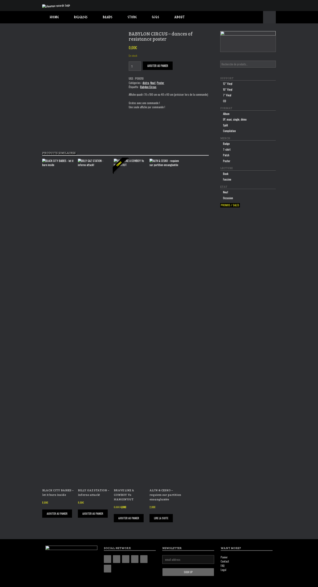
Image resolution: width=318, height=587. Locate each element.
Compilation (229, 131)
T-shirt (227, 149)
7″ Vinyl (227, 95)
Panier (224, 557)
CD (224, 101)
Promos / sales (230, 205)
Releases (81, 17)
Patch (226, 155)
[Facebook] (116, 559)
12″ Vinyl (227, 83)
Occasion (228, 198)
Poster (160, 83)
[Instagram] (125, 559)
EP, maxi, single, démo (235, 119)
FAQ (223, 565)
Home (54, 17)
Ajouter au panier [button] (57, 513)
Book (225, 173)
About (179, 17)
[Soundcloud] (107, 568)
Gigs (155, 17)
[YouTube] (134, 559)
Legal (223, 570)
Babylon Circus (148, 87)
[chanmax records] (56, 5)
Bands (107, 17)
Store (132, 17)
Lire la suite (161, 518)
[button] (269, 17)
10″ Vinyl (227, 89)
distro (146, 83)
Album (226, 114)
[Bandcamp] (107, 559)
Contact (225, 561)
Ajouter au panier (157, 65)
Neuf (153, 83)
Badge (226, 143)
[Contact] (144, 559)
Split (225, 125)
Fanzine (227, 179)
